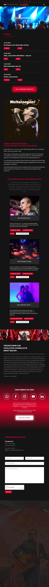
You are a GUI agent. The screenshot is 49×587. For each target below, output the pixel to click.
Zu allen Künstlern (16, 318)
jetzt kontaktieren (22, 233)
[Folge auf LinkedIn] (30, 1)
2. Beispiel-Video (27, 230)
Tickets (7, 48)
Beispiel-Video (29, 318)
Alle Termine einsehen (24, 89)
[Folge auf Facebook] (22, 1)
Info (6, 58)
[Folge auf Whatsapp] (19, 1)
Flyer (19, 48)
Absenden (8, 492)
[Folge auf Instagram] (24, 1)
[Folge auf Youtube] (27, 1)
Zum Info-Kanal (24, 418)
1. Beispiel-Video (15, 230)
